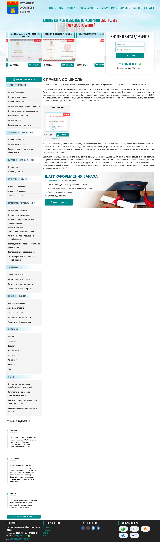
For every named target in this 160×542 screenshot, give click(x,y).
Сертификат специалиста (19, 125)
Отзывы (136, 8)
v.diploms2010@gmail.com (20, 538)
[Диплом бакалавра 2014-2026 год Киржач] (22, 50)
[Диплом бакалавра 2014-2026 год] (88, 50)
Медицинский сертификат (19, 322)
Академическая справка (18, 303)
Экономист (12, 360)
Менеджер (12, 341)
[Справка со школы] (56, 122)
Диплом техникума (16, 144)
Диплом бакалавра (15, 92)
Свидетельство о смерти (19, 289)
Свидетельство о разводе (19, 279)
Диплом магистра (15, 102)
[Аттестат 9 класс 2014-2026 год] (55, 50)
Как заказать (86, 8)
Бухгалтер (12, 336)
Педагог (11, 346)
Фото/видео (56, 139)
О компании (47, 527)
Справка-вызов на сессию (19, 317)
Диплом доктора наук (17, 210)
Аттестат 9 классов (16, 191)
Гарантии (71, 8)
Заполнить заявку (55, 180)
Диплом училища (15, 172)
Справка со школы (15, 196)
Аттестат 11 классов (16, 186)
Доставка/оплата (106, 8)
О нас (51, 8)
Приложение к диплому (18, 116)
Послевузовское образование (21, 252)
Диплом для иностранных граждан (23, 106)
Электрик (11, 364)
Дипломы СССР (14, 120)
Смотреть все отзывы (23, 516)
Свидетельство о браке (18, 274)
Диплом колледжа (15, 140)
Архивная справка (15, 308)
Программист (13, 351)
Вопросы (123, 8)
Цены (60, 8)
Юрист (10, 369)
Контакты (149, 8)
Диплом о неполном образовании (22, 111)
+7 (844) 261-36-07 (128, 63)
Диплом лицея (13, 167)
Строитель (12, 355)
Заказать (32, 64)
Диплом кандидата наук (18, 215)
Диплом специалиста (17, 97)
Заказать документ (59, 202)
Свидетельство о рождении (20, 284)
